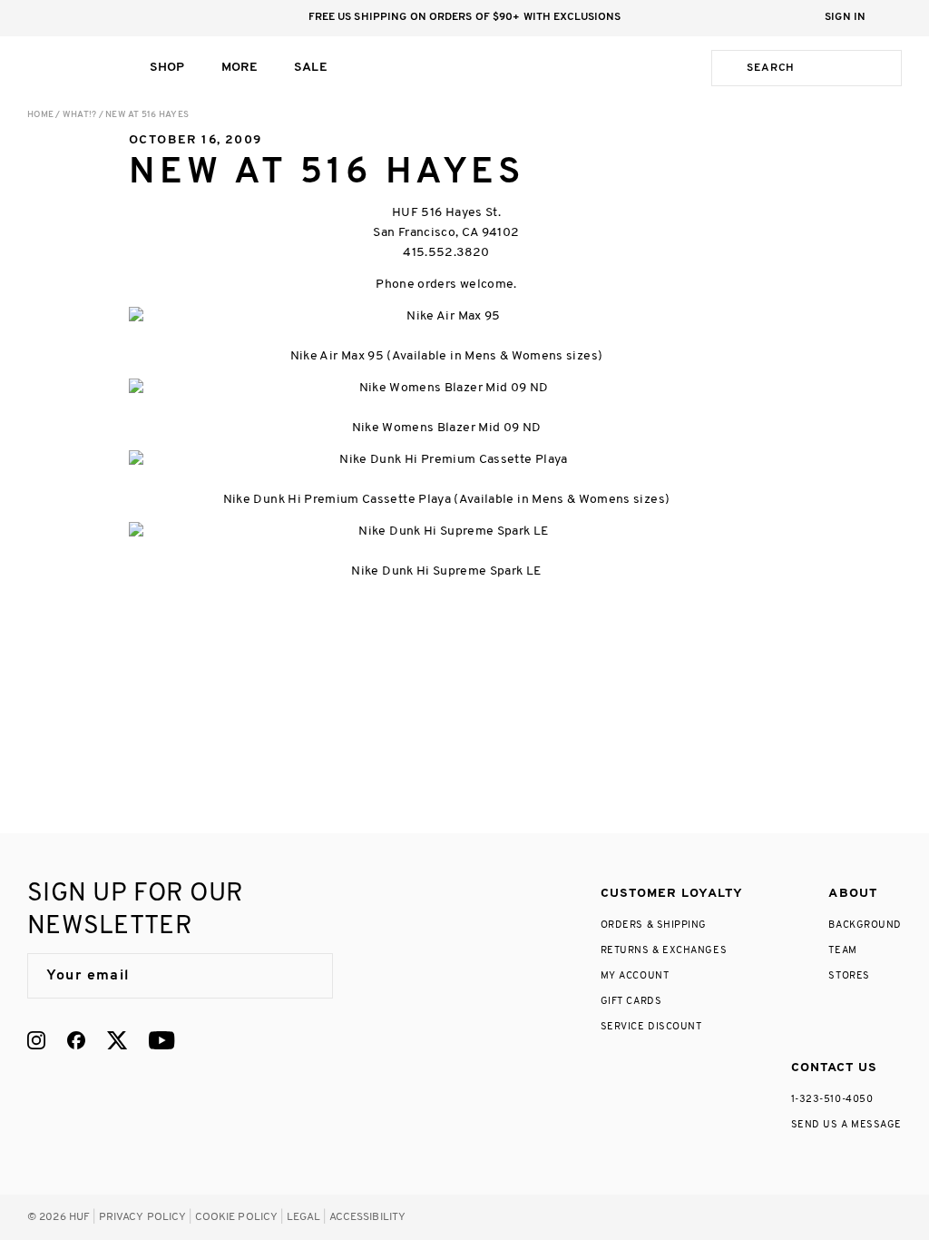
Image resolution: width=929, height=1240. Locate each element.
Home (40, 115)
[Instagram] (36, 1040)
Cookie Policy (237, 1217)
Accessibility (367, 1217)
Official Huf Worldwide (68, 67)
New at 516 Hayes (147, 115)
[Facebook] (76, 1040)
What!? (80, 115)
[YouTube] (161, 1040)
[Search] (725, 68)
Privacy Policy (143, 1217)
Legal (304, 1217)
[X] (117, 1040)
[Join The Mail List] (300, 976)
